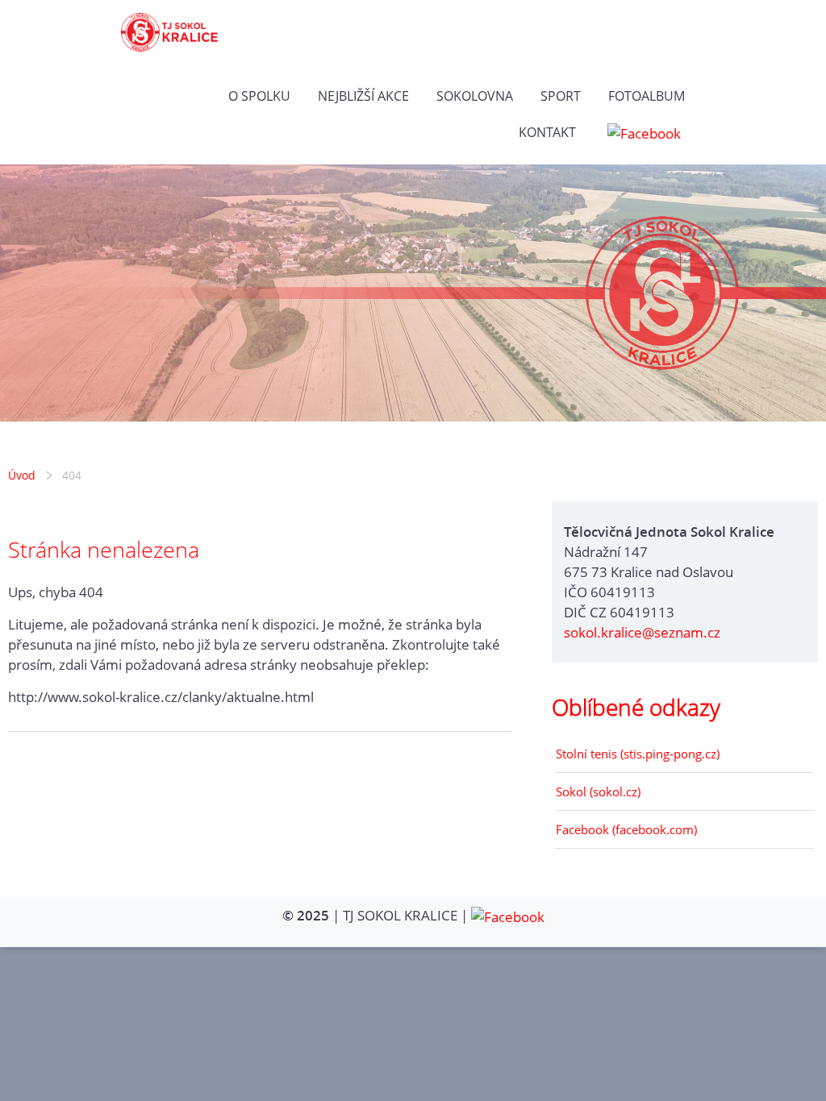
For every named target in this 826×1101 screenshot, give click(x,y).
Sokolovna (474, 96)
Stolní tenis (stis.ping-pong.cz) (638, 754)
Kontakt (547, 132)
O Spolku (259, 96)
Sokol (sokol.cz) (598, 791)
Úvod (21, 475)
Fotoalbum (646, 96)
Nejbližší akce (363, 96)
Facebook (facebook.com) (626, 829)
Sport (560, 96)
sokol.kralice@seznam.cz (642, 632)
